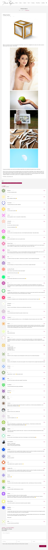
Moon (22, 10)
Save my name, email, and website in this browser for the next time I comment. (15, 543)
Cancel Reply (4, 530)
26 (9, 527)
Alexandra (9, 303)
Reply (44, 190)
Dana (7, 16)
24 (7, 527)
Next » (13, 527)
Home (19, 10)
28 (11, 527)
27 (10, 527)
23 (6, 527)
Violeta (8, 475)
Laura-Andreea (10, 441)
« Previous (3, 527)
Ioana (10, 529)
